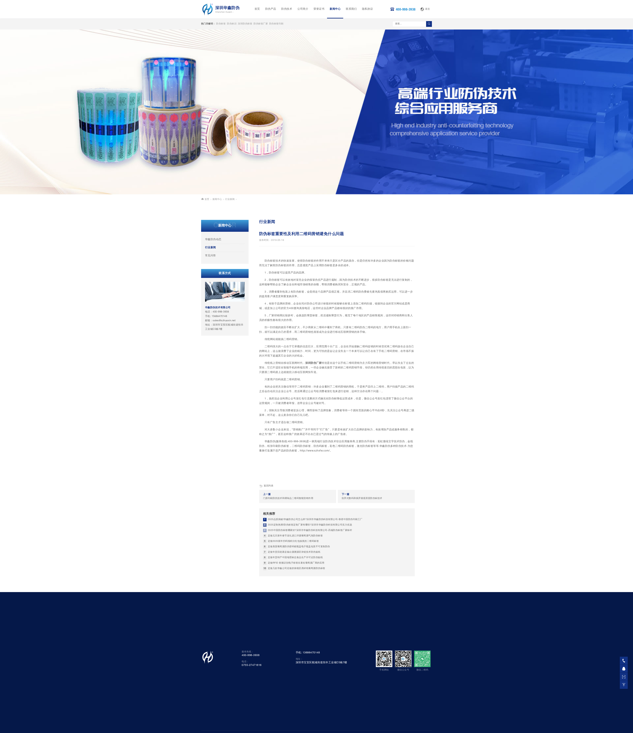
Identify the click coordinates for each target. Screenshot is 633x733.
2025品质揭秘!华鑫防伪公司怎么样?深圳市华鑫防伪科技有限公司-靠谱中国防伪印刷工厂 (315, 519)
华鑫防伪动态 (213, 239)
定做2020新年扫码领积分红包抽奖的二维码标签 (293, 541)
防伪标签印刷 (276, 24)
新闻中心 (335, 9)
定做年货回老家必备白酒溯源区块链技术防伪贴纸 (294, 552)
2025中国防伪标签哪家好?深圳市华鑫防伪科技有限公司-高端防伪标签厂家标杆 (310, 530)
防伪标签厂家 (261, 24)
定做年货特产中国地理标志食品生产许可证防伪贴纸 (295, 557)
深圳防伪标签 (245, 24)
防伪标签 (221, 24)
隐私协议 (367, 9)
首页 (257, 9)
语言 (427, 9)
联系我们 (351, 9)
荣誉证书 (319, 9)
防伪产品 (270, 9)
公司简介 (302, 9)
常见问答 (210, 255)
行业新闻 (230, 199)
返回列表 (268, 486)
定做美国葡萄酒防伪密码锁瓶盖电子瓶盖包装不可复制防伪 (299, 547)
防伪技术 (286, 9)
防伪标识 (232, 24)
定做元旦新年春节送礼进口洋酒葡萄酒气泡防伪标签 (295, 536)
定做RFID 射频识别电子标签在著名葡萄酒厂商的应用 (296, 563)
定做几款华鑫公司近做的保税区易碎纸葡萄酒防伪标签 (296, 568)
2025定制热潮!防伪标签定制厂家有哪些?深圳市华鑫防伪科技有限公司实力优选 (310, 525)
